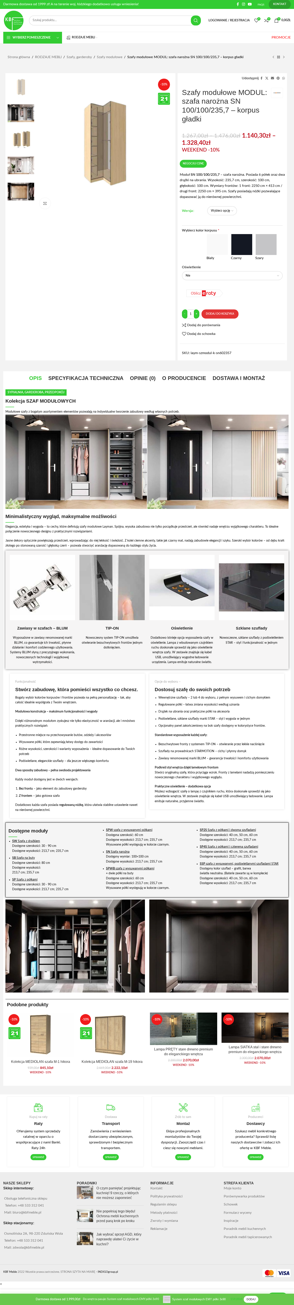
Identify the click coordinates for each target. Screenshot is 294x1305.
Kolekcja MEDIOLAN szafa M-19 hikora (112, 1062)
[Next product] (283, 57)
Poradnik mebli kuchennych (245, 1229)
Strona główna (19, 57)
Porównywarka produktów (244, 1196)
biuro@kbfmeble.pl (27, 1212)
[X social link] (267, 78)
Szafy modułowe (109, 57)
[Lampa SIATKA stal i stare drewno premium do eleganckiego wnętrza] (255, 1028)
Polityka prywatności (166, 1196)
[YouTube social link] (250, 4)
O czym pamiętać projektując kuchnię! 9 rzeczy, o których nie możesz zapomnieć (118, 1193)
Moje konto (232, 1188)
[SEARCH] (196, 20)
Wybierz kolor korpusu (200, 230)
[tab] (35, 378)
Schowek (231, 1204)
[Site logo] (14, 20)
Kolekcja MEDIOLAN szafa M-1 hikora (40, 1062)
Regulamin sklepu (163, 1204)
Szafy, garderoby (79, 57)
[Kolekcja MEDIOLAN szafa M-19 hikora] (112, 1035)
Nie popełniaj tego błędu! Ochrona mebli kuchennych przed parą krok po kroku (117, 1216)
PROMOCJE (281, 37)
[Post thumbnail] (85, 1194)
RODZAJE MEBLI (48, 57)
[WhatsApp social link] (283, 78)
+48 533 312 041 (31, 1205)
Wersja (187, 211)
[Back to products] (278, 57)
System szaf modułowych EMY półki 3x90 (199, 1299)
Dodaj (251, 1299)
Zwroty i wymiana (164, 1220)
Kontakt (156, 1188)
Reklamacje (158, 1229)
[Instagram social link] (243, 4)
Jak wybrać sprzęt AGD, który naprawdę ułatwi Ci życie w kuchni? (118, 1239)
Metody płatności (163, 1212)
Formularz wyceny (238, 1212)
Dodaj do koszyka (220, 313)
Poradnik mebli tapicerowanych (248, 1237)
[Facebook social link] (237, 4)
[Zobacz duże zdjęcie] (45, 203)
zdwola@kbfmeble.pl (28, 1247)
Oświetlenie (192, 267)
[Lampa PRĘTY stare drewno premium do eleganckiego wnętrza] (183, 1029)
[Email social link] (272, 78)
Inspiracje (231, 1220)
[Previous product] (273, 57)
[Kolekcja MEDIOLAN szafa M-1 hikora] (40, 1035)
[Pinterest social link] (278, 78)
